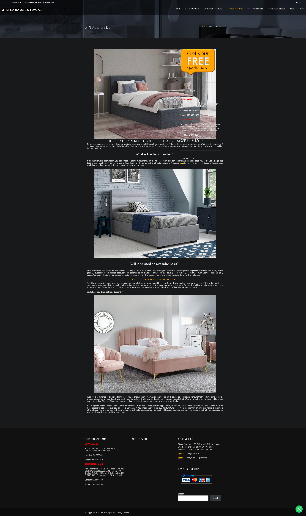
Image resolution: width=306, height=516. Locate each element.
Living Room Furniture (213, 9)
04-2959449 (194, 110)
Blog (292, 9)
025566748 (193, 135)
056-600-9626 (16, 2)
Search (181, 494)
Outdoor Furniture (255, 9)
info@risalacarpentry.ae (196, 458)
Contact (301, 9)
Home (178, 9)
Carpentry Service (192, 9)
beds (131, 401)
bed (169, 161)
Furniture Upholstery (276, 9)
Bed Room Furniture (235, 9)
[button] (299, 509)
